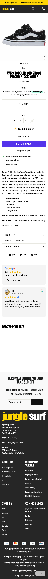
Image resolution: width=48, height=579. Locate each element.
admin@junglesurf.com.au (15, 442)
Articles (27, 528)
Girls (3, 521)
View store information (12, 164)
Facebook (28, 515)
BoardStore (5, 526)
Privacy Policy (6, 476)
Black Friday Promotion (32, 496)
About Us (7, 462)
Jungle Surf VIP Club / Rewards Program (35, 510)
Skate (4, 530)
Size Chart (9, 235)
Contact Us (5, 484)
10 (32, 120)
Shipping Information (31, 474)
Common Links (34, 503)
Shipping (21, 94)
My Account (29, 470)
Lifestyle (4, 534)
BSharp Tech (31, 570)
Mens (4, 508)
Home (23, 68)
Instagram (28, 520)
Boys (3, 517)
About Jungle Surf (7, 467)
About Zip (28, 483)
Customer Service (31, 463)
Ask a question (11, 246)
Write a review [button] (14, 280)
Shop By (7, 503)
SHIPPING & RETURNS (14, 240)
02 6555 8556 (12, 437)
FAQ (3, 480)
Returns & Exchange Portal (33, 492)
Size (24, 116)
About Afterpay (30, 487)
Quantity (24, 104)
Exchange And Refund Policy (34, 479)
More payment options (24, 150)
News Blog (28, 524)
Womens (5, 513)
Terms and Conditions (9, 471)
